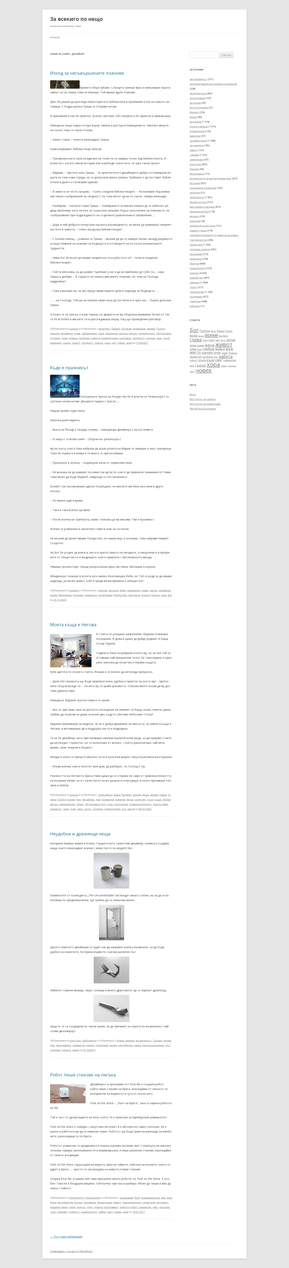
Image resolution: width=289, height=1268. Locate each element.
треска (145, 595)
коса (150, 799)
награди (195, 221)
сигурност (138, 338)
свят (155, 1207)
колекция (102, 1045)
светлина (134, 595)
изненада (111, 333)
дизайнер (67, 333)
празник (78, 595)
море (65, 1207)
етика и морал (199, 126)
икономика (197, 173)
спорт (193, 287)
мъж (229, 348)
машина (55, 1207)
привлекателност (141, 804)
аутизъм (195, 103)
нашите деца (198, 230)
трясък (98, 343)
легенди (195, 192)
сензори (164, 1207)
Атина (120, 1040)
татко (87, 809)
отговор (55, 338)
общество (196, 244)
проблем (84, 338)
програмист (111, 1207)
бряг (137, 1197)
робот (134, 1207)
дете (223, 340)
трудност (87, 343)
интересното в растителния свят (210, 178)
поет (90, 1207)
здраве (194, 155)
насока (123, 333)
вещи (145, 795)
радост (194, 360)
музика (194, 216)
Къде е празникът (69, 367)
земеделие (197, 159)
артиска (114, 590)
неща (137, 1045)
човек (121, 343)
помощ (73, 338)
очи (217, 352)
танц (80, 809)
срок (159, 338)
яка (170, 595)
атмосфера (105, 795)
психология (197, 268)
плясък (81, 1207)
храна (224, 366)
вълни (78, 1202)
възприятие (65, 1202)
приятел (196, 357)
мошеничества (199, 211)
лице (199, 349)
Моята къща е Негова (73, 624)
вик (163, 1197)
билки (193, 117)
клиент (90, 1045)
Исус (213, 331)
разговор (125, 338)
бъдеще (126, 328)
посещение (121, 804)
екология (195, 121)
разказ (74, 328)
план (65, 338)
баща (117, 795)
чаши (75, 1050)
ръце (210, 360)
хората (66, 1050)
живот (117, 1202)
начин (113, 1045)
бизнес (194, 112)
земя (193, 349)
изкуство (75, 1040)
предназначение (153, 1045)
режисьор (91, 595)
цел (114, 343)
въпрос (223, 336)
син (192, 365)
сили (66, 809)
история (195, 183)
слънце (150, 338)
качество (140, 799)
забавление (89, 333)
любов (166, 799)
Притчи (194, 263)
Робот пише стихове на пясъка (83, 1075)
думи (200, 345)
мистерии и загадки (202, 207)
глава (144, 590)
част (110, 1212)
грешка (54, 333)
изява (54, 595)
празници (196, 254)
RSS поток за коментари (205, 404)
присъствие (160, 804)
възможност (144, 1040)
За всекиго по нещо (76, 18)
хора (107, 343)
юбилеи (195, 306)
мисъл (54, 804)
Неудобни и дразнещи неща (80, 834)
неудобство (125, 1045)
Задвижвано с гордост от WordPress (71, 1251)
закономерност (132, 1202)
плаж (72, 1207)
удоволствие (112, 809)
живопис (195, 136)
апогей (102, 590)
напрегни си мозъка (202, 225)
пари (224, 353)
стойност (74, 1212)
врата (201, 335)
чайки (102, 1212)
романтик (145, 1207)
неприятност (147, 333)
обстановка (163, 333)
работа (95, 338)
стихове (62, 1212)
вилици (130, 1040)
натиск (133, 333)
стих (53, 1212)
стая (72, 809)
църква (232, 365)
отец (110, 804)
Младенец (65, 595)
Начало (55, 37)
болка (228, 331)
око (103, 804)
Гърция (157, 1040)
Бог (194, 330)
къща (157, 799)
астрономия (197, 98)
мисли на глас (198, 202)
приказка (196, 259)
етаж (77, 333)
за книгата (196, 145)
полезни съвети (200, 249)
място (195, 352)
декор (153, 590)
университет (89, 1212)
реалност (56, 809)
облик (80, 804)
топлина (97, 809)
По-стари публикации (66, 1236)
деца (230, 339)
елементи (79, 1045)
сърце (66, 343)
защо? (194, 150)
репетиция (105, 595)
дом (98, 799)
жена (130, 799)
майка (220, 349)
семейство (196, 277)
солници (55, 1050)
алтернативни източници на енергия (213, 84)
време (151, 328)
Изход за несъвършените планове (87, 73)
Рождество (120, 595)
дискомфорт (63, 1045)
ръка (202, 360)
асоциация (126, 1197)
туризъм (195, 301)
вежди (137, 795)
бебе (123, 590)
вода (193, 335)
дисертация (104, 1202)
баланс (115, 328)
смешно (195, 282)
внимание (139, 328)
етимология (197, 131)
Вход (193, 394)
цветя (131, 809)
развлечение (109, 338)
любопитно (89, 1040)
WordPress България (203, 408)
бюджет (127, 795)
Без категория (199, 107)
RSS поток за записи (202, 399)
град (211, 340)
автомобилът (198, 79)
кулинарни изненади (203, 188)
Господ (160, 328)
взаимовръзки (150, 1197)
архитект (104, 328)
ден (78, 799)
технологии (92, 1197)
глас (205, 340)
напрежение (67, 804)
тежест (76, 343)
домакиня (108, 799)
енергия (120, 799)
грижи (71, 799)
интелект (162, 1202)
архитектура (198, 93)
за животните (198, 140)
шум (129, 343)
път (167, 1045)
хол (124, 809)
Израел (194, 169)
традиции (196, 296)
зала (101, 333)
